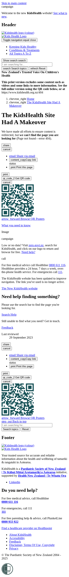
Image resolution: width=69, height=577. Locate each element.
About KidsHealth (20, 534)
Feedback (7, 327)
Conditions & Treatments (24, 50)
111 (60, 272)
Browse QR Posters (23, 218)
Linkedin (14, 482)
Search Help (9, 314)
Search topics (15, 68)
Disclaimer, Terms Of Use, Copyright (31, 545)
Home (30, 98)
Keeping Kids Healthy (22, 46)
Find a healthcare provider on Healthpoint (27, 528)
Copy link (23, 159)
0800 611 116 (57, 265)
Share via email (22, 156)
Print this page (21, 167)
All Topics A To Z (20, 53)
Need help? (28, 252)
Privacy (13, 548)
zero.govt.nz (36, 245)
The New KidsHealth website (20, 288)
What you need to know (16, 225)
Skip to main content (14, 3)
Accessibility (17, 538)
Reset (37, 68)
